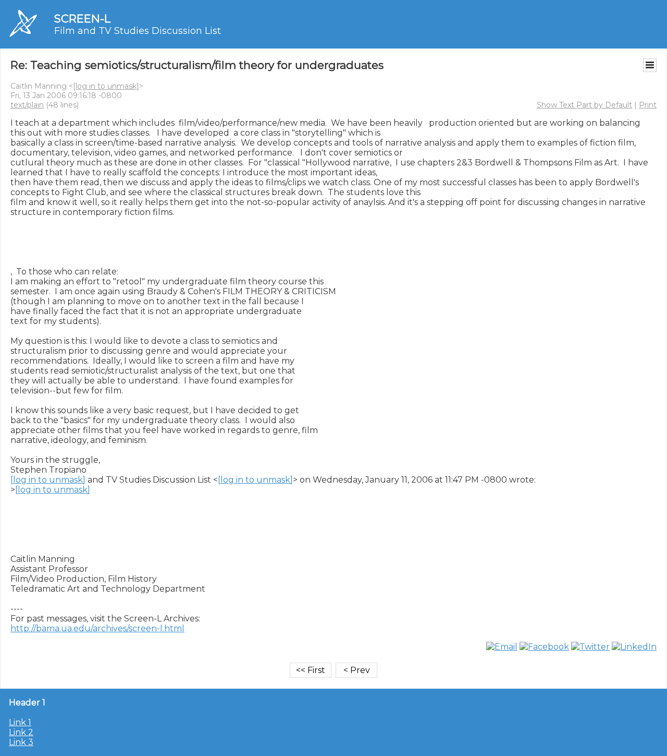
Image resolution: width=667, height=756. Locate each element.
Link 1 (20, 722)
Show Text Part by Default (584, 105)
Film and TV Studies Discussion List (137, 31)
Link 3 (21, 742)
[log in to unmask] (106, 86)
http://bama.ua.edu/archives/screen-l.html (97, 628)
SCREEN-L (82, 18)
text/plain (27, 105)
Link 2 (21, 732)
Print (648, 105)
